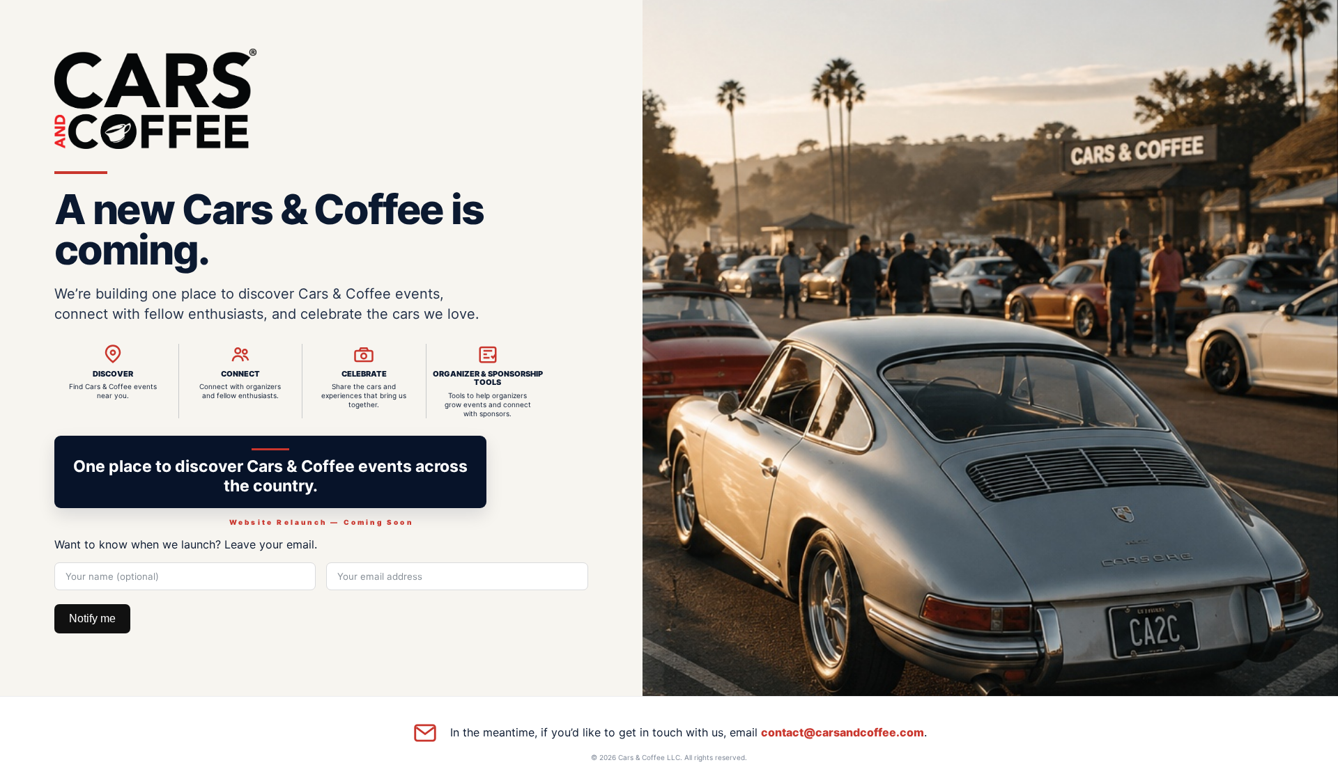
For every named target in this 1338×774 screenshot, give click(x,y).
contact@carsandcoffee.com (842, 732)
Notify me (92, 618)
